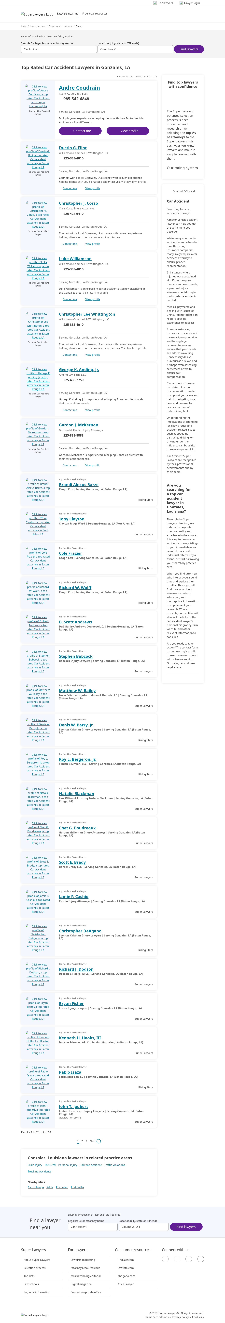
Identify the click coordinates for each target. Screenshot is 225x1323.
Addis (49, 1187)
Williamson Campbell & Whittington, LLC (84, 153)
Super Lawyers (33, 1249)
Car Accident (54, 26)
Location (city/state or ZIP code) (118, 43)
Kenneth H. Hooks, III (80, 1037)
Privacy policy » (181, 1317)
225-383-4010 (73, 158)
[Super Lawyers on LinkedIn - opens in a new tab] (200, 1259)
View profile (129, 131)
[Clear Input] (93, 49)
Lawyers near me (67, 13)
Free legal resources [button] (95, 13)
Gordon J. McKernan (78, 424)
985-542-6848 (76, 98)
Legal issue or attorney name (86, 1221)
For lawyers (77, 1249)
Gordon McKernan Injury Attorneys (81, 430)
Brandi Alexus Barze (78, 484)
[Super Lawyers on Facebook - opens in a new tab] (165, 1259)
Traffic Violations (114, 1165)
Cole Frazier (70, 553)
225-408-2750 (73, 380)
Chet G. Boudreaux (77, 828)
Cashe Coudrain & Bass (73, 93)
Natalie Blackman (76, 793)
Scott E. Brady (72, 862)
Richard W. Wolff (75, 587)
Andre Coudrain (79, 87)
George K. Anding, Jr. (79, 369)
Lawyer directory (37, 26)
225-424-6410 (73, 213)
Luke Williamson (75, 258)
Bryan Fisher (71, 1003)
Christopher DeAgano (80, 930)
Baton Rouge (36, 1187)
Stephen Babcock (76, 656)
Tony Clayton (71, 519)
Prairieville (77, 1187)
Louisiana (68, 26)
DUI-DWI (50, 1165)
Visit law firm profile (133, 182)
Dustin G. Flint (73, 147)
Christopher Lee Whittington (87, 314)
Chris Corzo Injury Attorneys (76, 208)
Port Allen (62, 1187)
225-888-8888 (73, 435)
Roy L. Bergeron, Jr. (77, 759)
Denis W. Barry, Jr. (76, 725)
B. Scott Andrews (75, 622)
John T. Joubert (73, 1106)
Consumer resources (133, 1249)
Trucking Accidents (39, 1171)
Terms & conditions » (157, 1317)
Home (24, 26)
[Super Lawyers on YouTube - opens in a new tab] (188, 1259)
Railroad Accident (91, 1165)
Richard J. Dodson (76, 969)
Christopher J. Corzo (78, 203)
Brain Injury (35, 1165)
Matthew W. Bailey (77, 690)
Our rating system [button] (182, 168)
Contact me (82, 131)
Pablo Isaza (70, 1072)
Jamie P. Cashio (73, 896)
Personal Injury (67, 1165)
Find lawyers (189, 49)
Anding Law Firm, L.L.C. (73, 374)
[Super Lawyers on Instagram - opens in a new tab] (177, 1259)
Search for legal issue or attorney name (47, 43)
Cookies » (198, 1317)
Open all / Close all (184, 191)
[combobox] (59, 49)
